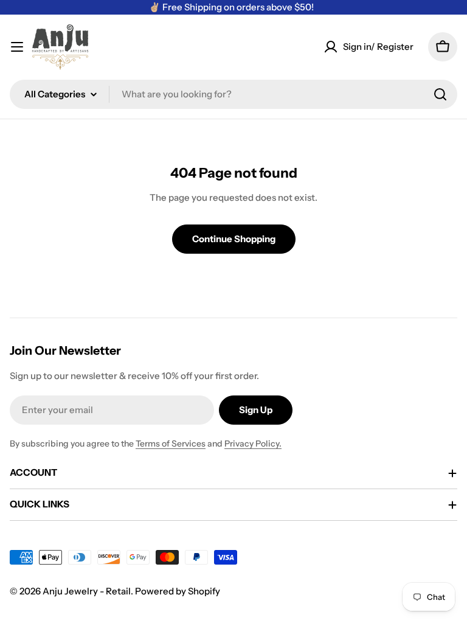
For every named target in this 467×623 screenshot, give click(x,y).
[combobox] (233, 94)
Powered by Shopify (177, 591)
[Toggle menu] (17, 47)
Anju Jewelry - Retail (87, 591)
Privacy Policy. (253, 443)
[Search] (440, 94)
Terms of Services (171, 443)
